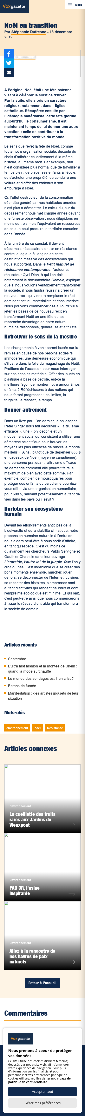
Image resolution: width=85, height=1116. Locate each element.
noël (37, 728)
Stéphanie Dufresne (28, 32)
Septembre (17, 659)
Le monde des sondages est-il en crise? (41, 679)
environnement (17, 728)
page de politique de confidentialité (39, 1080)
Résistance (55, 728)
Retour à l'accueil (42, 983)
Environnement (21, 57)
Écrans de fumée (22, 686)
